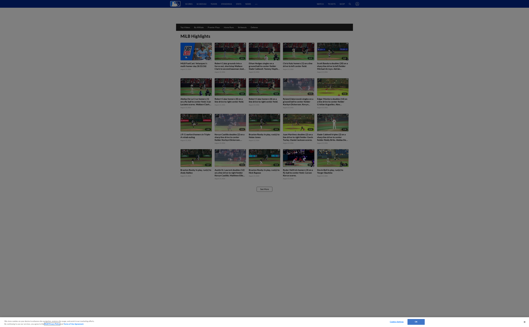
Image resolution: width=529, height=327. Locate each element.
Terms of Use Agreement (73, 324)
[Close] (525, 322)
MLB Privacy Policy (52, 324)
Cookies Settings (397, 322)
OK (416, 322)
